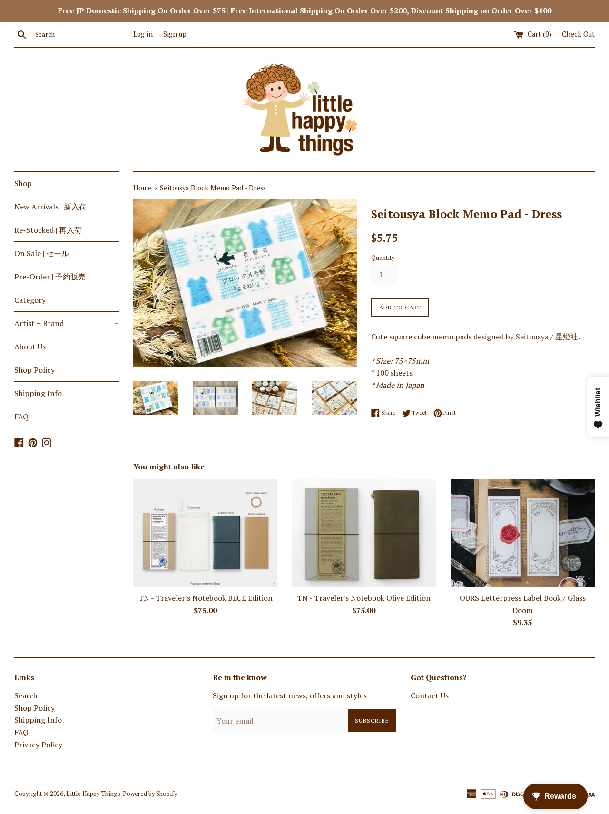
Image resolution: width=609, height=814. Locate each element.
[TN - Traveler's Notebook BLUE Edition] (205, 533)
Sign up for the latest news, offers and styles (290, 695)
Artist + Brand (66, 323)
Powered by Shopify (150, 794)
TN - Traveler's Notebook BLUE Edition (205, 598)
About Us (30, 346)
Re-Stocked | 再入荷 (48, 230)
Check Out (578, 34)
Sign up (175, 34)
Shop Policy (34, 370)
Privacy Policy (38, 744)
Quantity (382, 258)
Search (26, 695)
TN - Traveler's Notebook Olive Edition (364, 598)
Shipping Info (38, 393)
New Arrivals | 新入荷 (50, 206)
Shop (23, 183)
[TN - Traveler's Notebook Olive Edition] (364, 533)
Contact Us (430, 695)
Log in (143, 34)
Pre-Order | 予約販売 (50, 276)
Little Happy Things (93, 794)
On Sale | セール (41, 253)
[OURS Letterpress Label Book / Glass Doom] (523, 533)
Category (66, 300)
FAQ (21, 416)
